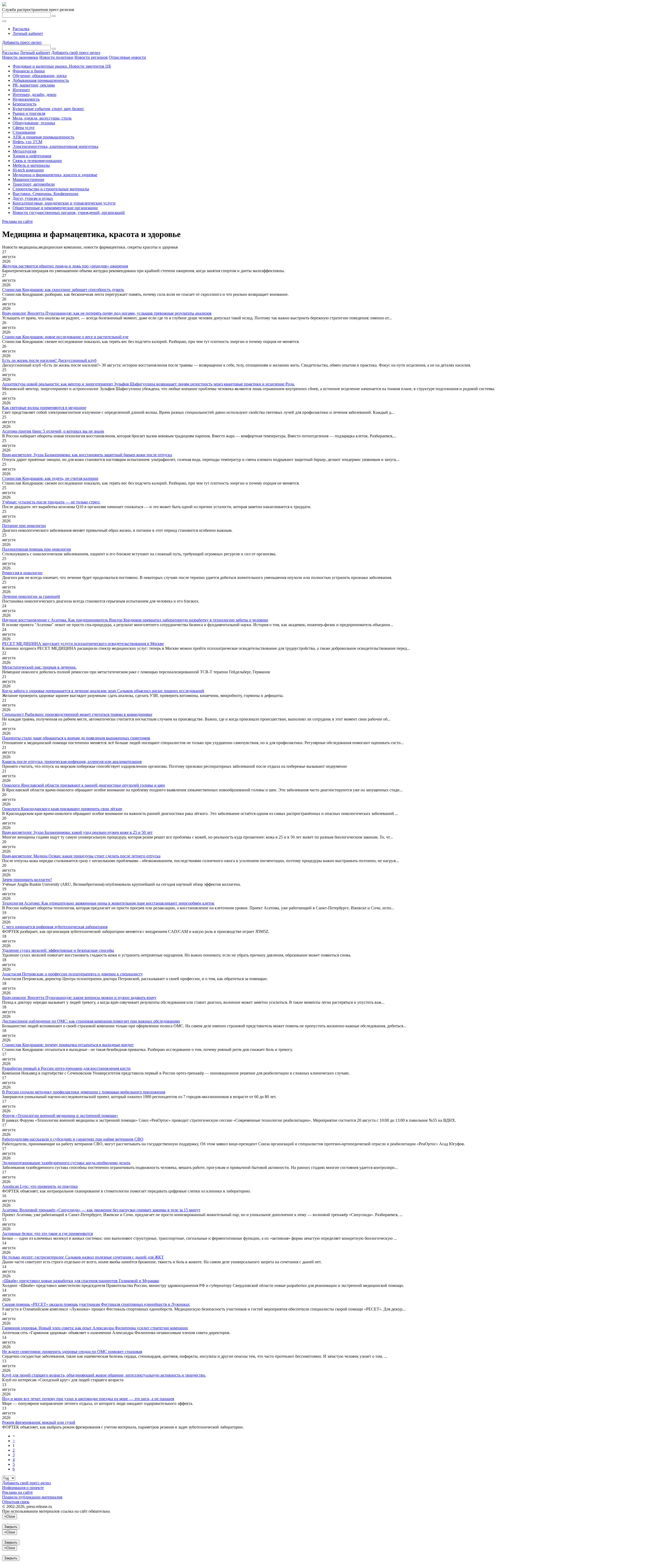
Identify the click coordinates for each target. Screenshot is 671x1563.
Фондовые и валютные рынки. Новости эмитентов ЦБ (62, 66)
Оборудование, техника (34, 123)
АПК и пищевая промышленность (43, 137)
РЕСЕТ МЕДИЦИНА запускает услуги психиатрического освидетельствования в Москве (83, 643)
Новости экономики (20, 57)
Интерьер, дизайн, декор (34, 94)
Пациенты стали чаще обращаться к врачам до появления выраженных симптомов (76, 738)
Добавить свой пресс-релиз (75, 52)
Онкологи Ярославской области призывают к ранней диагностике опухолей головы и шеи (83, 785)
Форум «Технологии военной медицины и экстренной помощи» (60, 1115)
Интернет (21, 90)
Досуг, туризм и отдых (33, 198)
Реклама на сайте (17, 221)
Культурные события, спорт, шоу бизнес (48, 108)
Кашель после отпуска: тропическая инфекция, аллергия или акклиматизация (72, 761)
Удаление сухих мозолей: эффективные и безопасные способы (58, 950)
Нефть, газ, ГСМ (27, 141)
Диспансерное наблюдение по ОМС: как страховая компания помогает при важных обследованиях (91, 1021)
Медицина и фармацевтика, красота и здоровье (55, 175)
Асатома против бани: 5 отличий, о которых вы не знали (53, 431)
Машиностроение (28, 179)
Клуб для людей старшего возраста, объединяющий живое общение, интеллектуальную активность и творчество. (104, 1375)
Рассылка (21, 28)
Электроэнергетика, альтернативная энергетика (55, 146)
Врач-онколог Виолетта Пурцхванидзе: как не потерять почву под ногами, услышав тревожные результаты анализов (107, 313)
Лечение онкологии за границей (31, 596)
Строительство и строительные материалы (51, 189)
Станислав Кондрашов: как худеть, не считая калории (50, 478)
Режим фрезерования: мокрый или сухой (38, 1422)
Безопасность (24, 104)
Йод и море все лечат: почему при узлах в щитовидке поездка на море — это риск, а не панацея (88, 1399)
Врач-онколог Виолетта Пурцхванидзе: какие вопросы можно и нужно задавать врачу (79, 997)
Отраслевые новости (127, 57)
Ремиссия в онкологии (22, 573)
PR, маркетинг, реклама (34, 85)
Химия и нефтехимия (32, 156)
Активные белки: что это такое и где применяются (47, 1233)
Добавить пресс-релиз (21, 42)
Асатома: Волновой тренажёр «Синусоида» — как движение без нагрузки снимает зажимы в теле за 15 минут (101, 1210)
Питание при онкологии (24, 525)
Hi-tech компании (28, 170)
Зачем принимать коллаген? (27, 879)
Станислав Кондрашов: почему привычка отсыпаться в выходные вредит (68, 1045)
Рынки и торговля (29, 113)
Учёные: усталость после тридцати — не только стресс (51, 502)
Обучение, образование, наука (40, 75)
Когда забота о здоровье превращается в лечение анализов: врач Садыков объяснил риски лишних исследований (103, 691)
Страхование (24, 132)
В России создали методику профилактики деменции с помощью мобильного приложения (83, 1092)
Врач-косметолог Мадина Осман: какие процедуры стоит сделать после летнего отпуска (81, 856)
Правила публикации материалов (32, 1497)
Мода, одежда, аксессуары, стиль (42, 118)
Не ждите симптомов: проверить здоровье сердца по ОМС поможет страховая (72, 1351)
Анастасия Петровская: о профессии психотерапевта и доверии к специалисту (72, 974)
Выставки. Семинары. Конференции (45, 193)
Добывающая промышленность (41, 80)
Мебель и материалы (31, 165)
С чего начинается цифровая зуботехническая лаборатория (54, 927)
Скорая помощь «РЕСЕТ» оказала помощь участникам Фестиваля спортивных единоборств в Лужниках (96, 1304)
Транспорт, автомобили (34, 184)
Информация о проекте (23, 1487)
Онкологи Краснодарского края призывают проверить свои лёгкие (62, 809)
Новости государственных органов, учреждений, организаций (69, 212)
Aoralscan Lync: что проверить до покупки (40, 1186)
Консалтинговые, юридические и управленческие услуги (64, 203)
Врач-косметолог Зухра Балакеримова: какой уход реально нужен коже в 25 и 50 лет (77, 832)
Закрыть (10, 1527)
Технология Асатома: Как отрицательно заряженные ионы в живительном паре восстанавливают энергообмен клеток (108, 903)
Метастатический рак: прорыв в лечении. (39, 667)
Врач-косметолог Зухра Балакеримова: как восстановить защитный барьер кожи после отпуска (87, 455)
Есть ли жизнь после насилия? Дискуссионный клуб (49, 360)
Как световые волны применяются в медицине (44, 407)
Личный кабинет (28, 33)
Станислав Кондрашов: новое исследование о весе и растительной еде (65, 337)
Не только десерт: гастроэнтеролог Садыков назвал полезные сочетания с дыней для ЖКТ (83, 1257)
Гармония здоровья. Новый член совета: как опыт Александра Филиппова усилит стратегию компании (95, 1328)
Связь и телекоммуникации (37, 160)
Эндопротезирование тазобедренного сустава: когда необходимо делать (66, 1163)
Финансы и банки (29, 71)
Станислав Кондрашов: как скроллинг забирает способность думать (63, 289)
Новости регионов (91, 57)
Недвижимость (26, 99)
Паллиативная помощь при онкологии (36, 549)
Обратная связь (15, 1502)
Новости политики (56, 57)
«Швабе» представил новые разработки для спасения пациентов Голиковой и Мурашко (80, 1281)
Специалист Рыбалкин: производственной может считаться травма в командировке (77, 714)
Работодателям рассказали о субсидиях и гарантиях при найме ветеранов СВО (72, 1139)
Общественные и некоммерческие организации (55, 208)
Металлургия (24, 151)
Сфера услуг (24, 127)
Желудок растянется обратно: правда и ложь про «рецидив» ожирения (65, 266)
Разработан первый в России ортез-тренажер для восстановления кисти (66, 1068)
